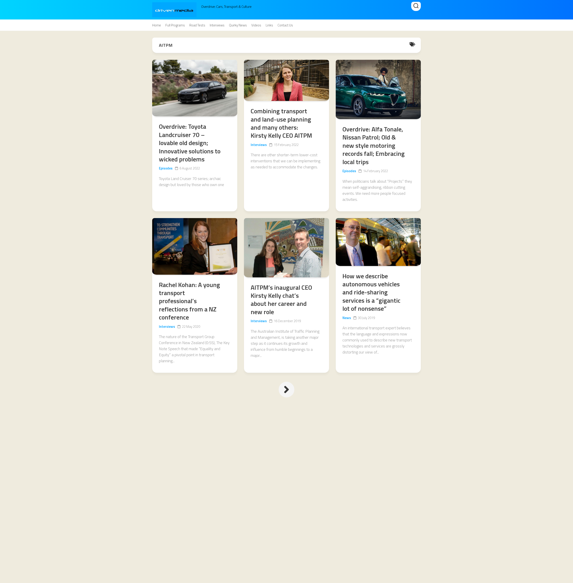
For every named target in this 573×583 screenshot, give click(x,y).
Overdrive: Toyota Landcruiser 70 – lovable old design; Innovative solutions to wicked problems (189, 143)
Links (269, 25)
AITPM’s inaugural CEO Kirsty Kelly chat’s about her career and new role (281, 300)
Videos (256, 25)
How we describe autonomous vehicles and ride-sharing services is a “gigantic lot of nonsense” (371, 292)
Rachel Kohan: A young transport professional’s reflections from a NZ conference (189, 301)
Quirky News (238, 25)
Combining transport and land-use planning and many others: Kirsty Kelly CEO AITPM (281, 123)
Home (156, 25)
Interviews (217, 25)
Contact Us (285, 25)
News (346, 317)
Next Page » (286, 389)
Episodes (166, 168)
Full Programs (175, 25)
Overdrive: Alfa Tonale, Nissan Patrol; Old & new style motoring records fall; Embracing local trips (373, 145)
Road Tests (197, 25)
